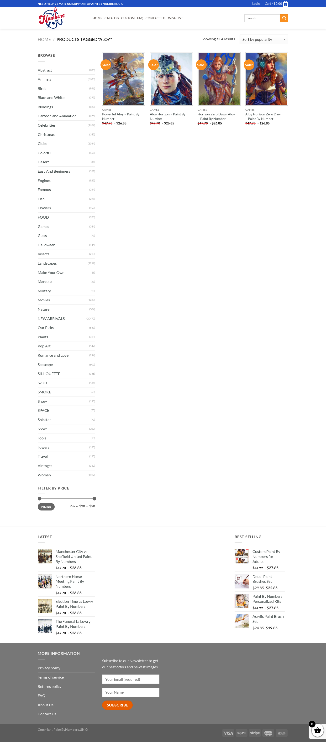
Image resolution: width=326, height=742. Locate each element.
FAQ (140, 18)
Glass (42, 235)
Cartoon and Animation (57, 115)
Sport (42, 429)
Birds (42, 88)
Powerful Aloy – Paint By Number (120, 116)
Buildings (45, 106)
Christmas (46, 134)
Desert (43, 162)
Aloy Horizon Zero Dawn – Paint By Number (264, 116)
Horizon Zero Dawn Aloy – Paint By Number (216, 116)
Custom (128, 18)
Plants (43, 337)
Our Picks (46, 327)
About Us (45, 704)
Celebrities (47, 125)
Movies (44, 300)
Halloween (46, 244)
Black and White (51, 97)
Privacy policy (49, 667)
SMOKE (44, 392)
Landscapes (47, 263)
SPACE (43, 410)
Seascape (45, 364)
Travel (43, 456)
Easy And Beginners (54, 171)
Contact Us (156, 18)
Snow (42, 401)
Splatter (44, 419)
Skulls (42, 383)
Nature (43, 309)
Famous (44, 189)
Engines (44, 180)
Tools (42, 438)
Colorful (44, 152)
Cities (42, 143)
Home (97, 18)
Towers (43, 447)
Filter (46, 506)
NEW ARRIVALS (51, 318)
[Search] (284, 18)
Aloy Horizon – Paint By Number (167, 116)
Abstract (45, 70)
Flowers (44, 208)
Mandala (45, 281)
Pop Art (44, 346)
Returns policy (49, 686)
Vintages (45, 465)
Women (44, 475)
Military (44, 291)
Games (43, 226)
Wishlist (175, 18)
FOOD (43, 217)
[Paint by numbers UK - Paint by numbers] (61, 18)
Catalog (112, 18)
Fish (41, 198)
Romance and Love (53, 355)
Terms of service (51, 677)
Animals (44, 79)
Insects (43, 254)
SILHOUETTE (49, 373)
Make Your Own (51, 272)
